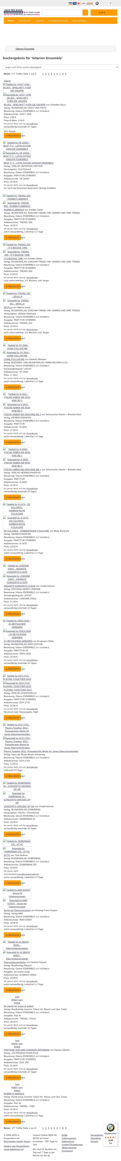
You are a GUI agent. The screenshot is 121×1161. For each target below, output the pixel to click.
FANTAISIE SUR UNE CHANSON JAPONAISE (26, 1050)
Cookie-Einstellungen (72, 1144)
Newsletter (96, 1138)
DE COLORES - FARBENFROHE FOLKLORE (26, 531)
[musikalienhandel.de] (22, 11)
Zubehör (39, 20)
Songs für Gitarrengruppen (17, 910)
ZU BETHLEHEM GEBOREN (18, 641)
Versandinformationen (101, 1135)
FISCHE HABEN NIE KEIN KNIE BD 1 (22, 469)
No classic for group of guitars (19, 1006)
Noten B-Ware (80, 20)
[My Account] (108, 3)
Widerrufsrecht (69, 1147)
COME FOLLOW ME (14, 359)
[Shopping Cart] (114, 3)
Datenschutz (68, 1141)
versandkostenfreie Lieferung (28, 874)
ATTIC (7, 855)
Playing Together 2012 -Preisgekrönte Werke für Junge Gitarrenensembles (41, 751)
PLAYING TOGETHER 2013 (18, 690)
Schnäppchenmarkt (58, 20)
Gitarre (7, 81)
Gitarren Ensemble (25, 49)
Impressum (67, 1151)
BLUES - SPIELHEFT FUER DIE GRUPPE (25, 104)
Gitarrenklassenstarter (15, 962)
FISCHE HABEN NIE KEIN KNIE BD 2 (22, 414)
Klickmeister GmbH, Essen (17, 1141)
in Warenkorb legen (13, 135)
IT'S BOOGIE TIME (13, 258)
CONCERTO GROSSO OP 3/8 (19, 806)
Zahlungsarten (69, 1138)
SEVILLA (8, 307)
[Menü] (116, 1124)
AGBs (64, 1135)
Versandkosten (32, 124)
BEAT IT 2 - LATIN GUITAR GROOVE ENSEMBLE (29, 163)
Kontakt (94, 1141)
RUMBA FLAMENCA (14, 209)
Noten (10, 20)
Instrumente (25, 20)
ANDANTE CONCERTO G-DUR (19, 586)
